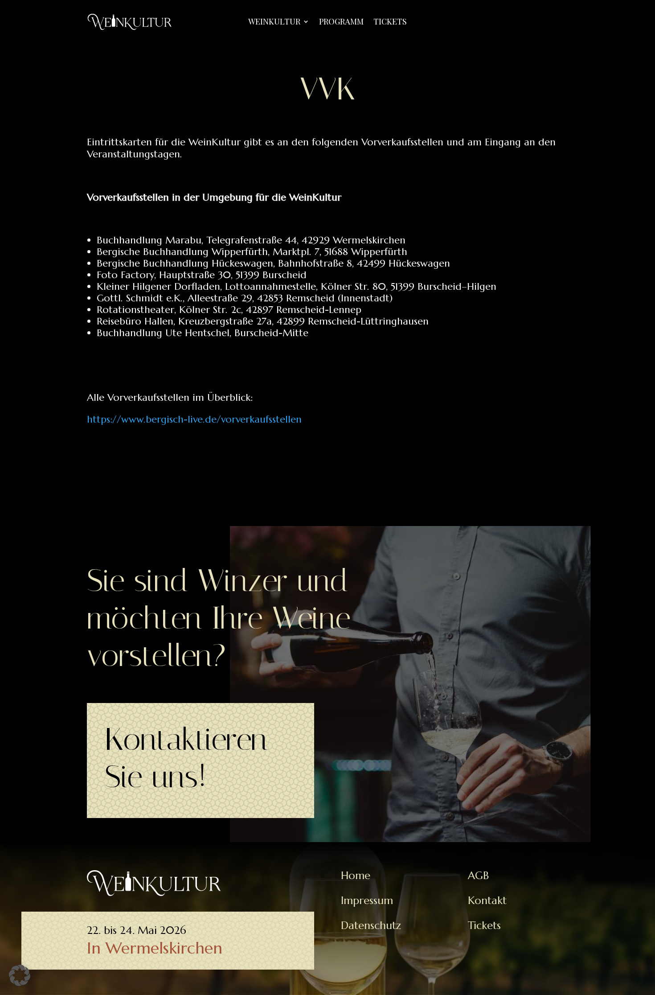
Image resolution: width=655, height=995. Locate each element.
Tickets (390, 22)
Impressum (367, 900)
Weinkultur (274, 22)
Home (355, 875)
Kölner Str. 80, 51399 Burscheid (391, 286)
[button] (19, 975)
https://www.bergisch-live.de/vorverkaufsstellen (194, 419)
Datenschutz (371, 925)
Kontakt (487, 900)
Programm (341, 22)
